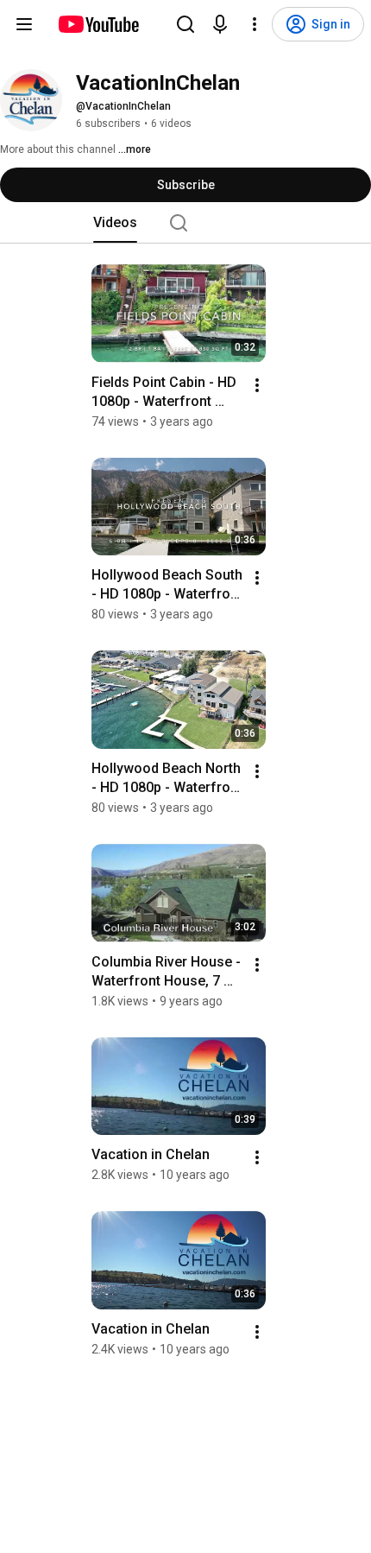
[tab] (115, 223)
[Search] (185, 24)
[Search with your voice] (220, 24)
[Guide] (24, 24)
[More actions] (257, 385)
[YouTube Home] (98, 24)
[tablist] (185, 223)
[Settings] (254, 24)
